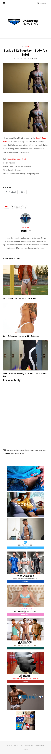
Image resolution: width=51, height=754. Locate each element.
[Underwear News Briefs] (25, 22)
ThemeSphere (39, 745)
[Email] (25, 207)
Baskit (26, 46)
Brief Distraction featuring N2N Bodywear (21, 336)
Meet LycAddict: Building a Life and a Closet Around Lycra (25, 374)
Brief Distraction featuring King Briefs (19, 298)
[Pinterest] (21, 207)
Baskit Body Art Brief (16, 159)
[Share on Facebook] (13, 207)
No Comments (33, 58)
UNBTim (25, 231)
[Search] (38, 3)
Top (26, 749)
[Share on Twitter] (17, 207)
